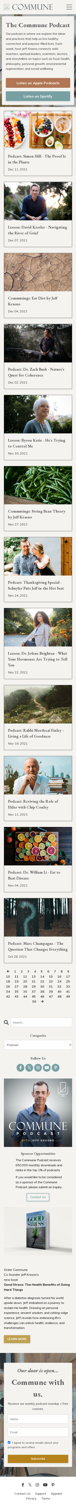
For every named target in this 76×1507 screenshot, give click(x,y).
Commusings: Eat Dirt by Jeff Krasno (32, 301)
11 (17, 976)
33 (68, 986)
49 (68, 996)
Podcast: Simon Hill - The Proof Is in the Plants (37, 159)
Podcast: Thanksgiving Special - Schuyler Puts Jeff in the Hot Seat (36, 585)
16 (59, 976)
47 (51, 996)
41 (68, 991)
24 (59, 981)
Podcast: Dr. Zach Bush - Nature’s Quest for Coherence (36, 372)
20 (25, 981)
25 (68, 981)
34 (8, 991)
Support (40, 1493)
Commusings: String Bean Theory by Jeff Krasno (36, 514)
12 (25, 976)
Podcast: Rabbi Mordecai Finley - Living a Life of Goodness (36, 733)
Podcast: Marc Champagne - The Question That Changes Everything (38, 946)
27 (17, 986)
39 (51, 991)
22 (42, 981)
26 (8, 986)
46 (42, 996)
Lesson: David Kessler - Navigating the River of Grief (37, 230)
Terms (45, 1498)
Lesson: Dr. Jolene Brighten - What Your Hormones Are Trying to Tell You (37, 659)
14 (42, 976)
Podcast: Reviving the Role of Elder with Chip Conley (33, 804)
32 (59, 986)
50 (34, 1001)
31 (51, 986)
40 (59, 991)
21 (34, 981)
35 (17, 991)
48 (59, 996)
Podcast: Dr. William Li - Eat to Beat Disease (34, 875)
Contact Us (38, 1197)
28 (25, 986)
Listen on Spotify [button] (38, 96)
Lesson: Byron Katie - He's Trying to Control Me (36, 443)
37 (34, 991)
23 (51, 981)
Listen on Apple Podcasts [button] (38, 83)
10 (8, 976)
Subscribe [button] (38, 1458)
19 (17, 981)
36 (25, 991)
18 (8, 981)
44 (25, 996)
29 (34, 986)
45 (34, 996)
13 (34, 976)
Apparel (56, 1493)
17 (68, 976)
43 (17, 996)
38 (42, 991)
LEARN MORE (17, 1339)
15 (51, 976)
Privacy (31, 1498)
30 (42, 986)
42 (8, 996)
